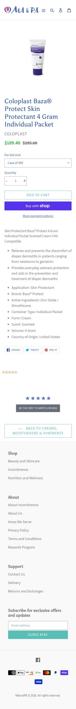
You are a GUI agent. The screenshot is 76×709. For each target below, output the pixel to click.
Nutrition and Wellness (25, 478)
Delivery (14, 582)
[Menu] (43, 10)
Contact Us (16, 574)
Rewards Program (21, 547)
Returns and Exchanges (25, 591)
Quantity (10, 173)
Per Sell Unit (12, 155)
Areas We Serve (19, 521)
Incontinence (18, 469)
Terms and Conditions (24, 538)
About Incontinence (23, 504)
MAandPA (21, 695)
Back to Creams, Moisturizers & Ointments (38, 430)
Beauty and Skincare (24, 461)
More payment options (38, 216)
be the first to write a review (38, 408)
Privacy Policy (18, 530)
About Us (15, 513)
